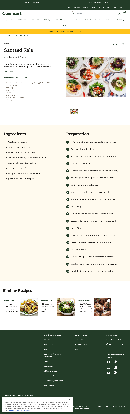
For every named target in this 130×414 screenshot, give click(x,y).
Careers (78, 349)
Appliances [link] (8, 20)
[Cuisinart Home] (12, 13)
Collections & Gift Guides (101, 7)
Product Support (116, 344)
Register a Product (119, 7)
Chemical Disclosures (120, 406)
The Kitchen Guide (74, 7)
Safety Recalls (49, 361)
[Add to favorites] (122, 44)
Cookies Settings (101, 406)
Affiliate (47, 339)
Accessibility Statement (53, 381)
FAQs (46, 349)
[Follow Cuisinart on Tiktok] (115, 362)
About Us (79, 339)
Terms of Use (25, 410)
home (6, 36)
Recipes (86, 7)
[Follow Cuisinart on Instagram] (108, 367)
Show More (8, 72)
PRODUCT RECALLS (32, 2)
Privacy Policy (14, 410)
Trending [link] (120, 20)
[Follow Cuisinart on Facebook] (108, 362)
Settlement (48, 366)
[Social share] (117, 44)
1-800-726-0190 (115, 339)
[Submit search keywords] (74, 13)
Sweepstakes (49, 386)
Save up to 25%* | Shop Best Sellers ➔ (65, 31)
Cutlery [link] (47, 20)
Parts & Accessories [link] (93, 20)
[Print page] (112, 44)
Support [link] (109, 20)
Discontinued (49, 344)
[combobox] (94, 13)
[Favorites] (35, 300)
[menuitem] (9, 20)
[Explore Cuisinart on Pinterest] (115, 372)
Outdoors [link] (76, 20)
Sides (18, 36)
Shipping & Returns (51, 371)
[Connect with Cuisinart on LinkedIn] (115, 367)
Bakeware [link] (22, 20)
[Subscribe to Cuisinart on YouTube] (108, 372)
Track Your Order (51, 376)
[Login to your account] (119, 13)
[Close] (69, 399)
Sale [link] (65, 26)
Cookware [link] (35, 20)
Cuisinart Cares (81, 344)
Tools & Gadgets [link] (61, 20)
